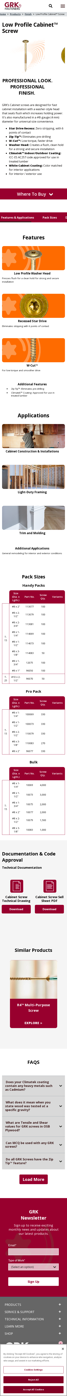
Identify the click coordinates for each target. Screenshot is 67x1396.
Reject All (33, 1379)
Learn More (14, 1326)
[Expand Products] (59, 1304)
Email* (12, 1245)
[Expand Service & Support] (59, 1311)
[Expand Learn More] (59, 1326)
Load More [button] (33, 1179)
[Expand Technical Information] (59, 1318)
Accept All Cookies (33, 1389)
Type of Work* (16, 1260)
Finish (28, 14)
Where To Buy (31, 194)
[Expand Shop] (59, 1333)
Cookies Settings (33, 1369)
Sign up (33, 1281)
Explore (32, 1023)
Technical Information (24, 1319)
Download (16, 909)
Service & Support (20, 1312)
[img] (14, 6)
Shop (9, 1333)
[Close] (63, 1349)
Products (15, 14)
